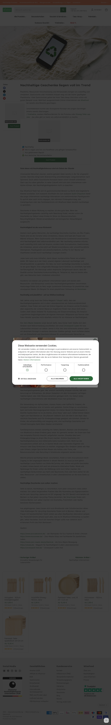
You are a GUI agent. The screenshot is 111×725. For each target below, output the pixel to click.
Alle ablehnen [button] (57, 378)
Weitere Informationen (31, 360)
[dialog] (55, 362)
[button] (27, 378)
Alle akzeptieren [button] (81, 378)
